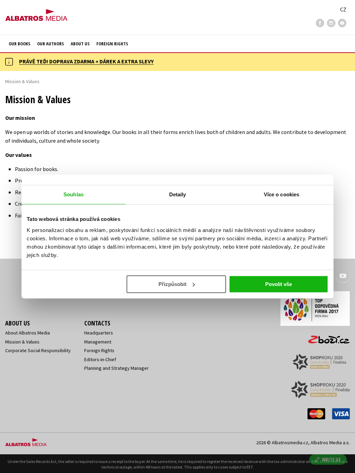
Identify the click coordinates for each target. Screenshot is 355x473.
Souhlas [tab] (73, 194)
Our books (19, 44)
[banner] (36, 13)
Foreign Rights (99, 350)
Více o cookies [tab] (281, 194)
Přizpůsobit (172, 284)
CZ (343, 9)
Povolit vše (278, 284)
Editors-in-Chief (100, 359)
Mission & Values (22, 342)
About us (80, 44)
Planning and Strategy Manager (116, 368)
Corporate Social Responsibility (38, 350)
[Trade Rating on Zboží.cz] (325, 337)
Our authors (50, 44)
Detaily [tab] (177, 194)
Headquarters (98, 333)
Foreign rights (112, 44)
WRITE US (331, 459)
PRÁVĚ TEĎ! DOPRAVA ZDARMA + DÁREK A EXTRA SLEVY (86, 61)
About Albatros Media (27, 333)
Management (97, 342)
